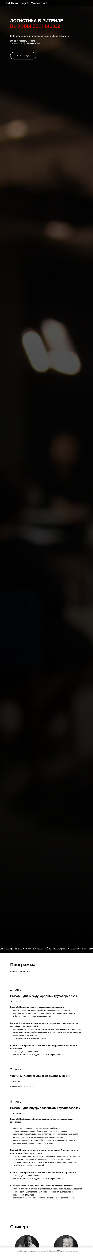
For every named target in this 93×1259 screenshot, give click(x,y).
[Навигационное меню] (89, 3)
